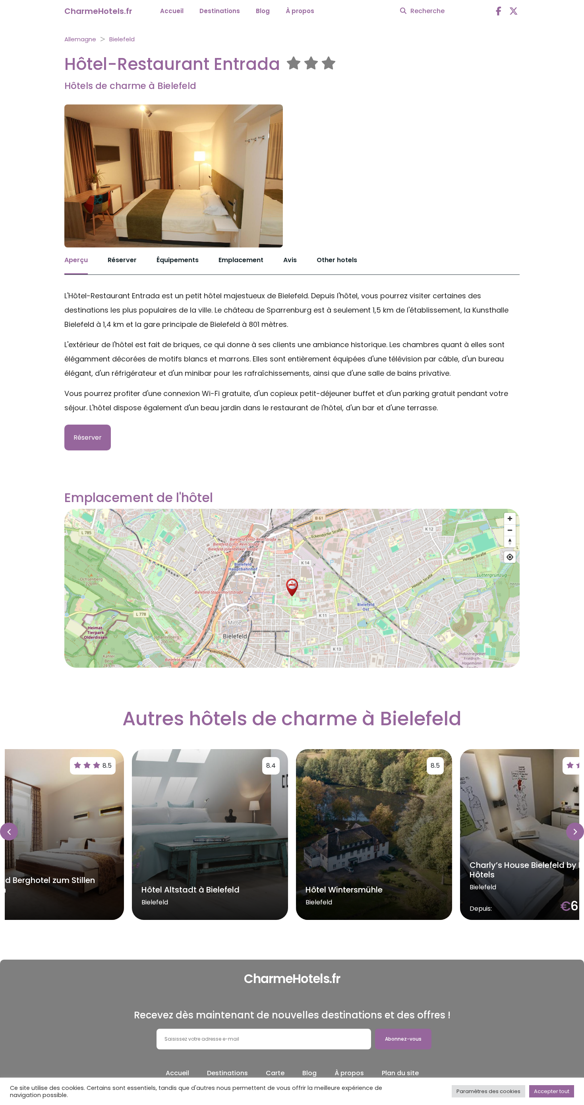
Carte (275, 1073)
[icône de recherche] (403, 11)
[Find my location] (510, 557)
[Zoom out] (510, 530)
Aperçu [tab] (76, 260)
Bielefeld (122, 39)
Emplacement (241, 260)
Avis (290, 260)
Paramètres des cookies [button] (488, 1091)
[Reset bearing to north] (510, 541)
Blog (263, 11)
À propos (300, 11)
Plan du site (400, 1073)
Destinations (219, 11)
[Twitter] (513, 11)
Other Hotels (337, 260)
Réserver (122, 260)
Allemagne (80, 39)
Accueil (172, 11)
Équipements (178, 260)
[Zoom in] (510, 518)
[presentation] (9, 831)
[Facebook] (498, 11)
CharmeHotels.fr (98, 11)
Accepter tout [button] (551, 1091)
